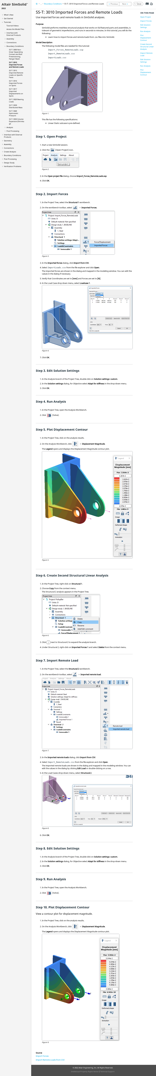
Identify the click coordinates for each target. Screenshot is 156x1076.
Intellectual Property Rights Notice (84, 1071)
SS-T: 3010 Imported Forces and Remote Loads (16, 64)
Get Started (8, 18)
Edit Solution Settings (145, 26)
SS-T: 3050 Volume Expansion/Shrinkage (16, 121)
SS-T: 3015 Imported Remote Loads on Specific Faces (16, 73)
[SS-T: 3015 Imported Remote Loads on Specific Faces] (126, 4)
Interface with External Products (14, 34)
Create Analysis (10, 151)
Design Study (9, 162)
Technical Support (107, 1071)
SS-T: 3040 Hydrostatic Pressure (13, 113)
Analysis (10, 127)
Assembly (10, 39)
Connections (11, 42)
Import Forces (42, 1056)
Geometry (8, 140)
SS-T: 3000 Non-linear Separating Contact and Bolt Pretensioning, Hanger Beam (16, 54)
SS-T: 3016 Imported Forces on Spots (15, 83)
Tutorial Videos (13, 25)
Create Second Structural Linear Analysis (147, 46)
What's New (8, 15)
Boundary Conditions (15, 46)
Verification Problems (12, 166)
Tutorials (7, 22)
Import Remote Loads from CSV (50, 1059)
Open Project (145, 17)
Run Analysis (145, 31)
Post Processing (13, 131)
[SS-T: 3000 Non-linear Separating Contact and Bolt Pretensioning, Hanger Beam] (113, 4)
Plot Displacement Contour (145, 37)
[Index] (146, 6)
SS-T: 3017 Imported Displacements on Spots (16, 92)
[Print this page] (151, 5)
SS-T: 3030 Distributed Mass (15, 106)
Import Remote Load (146, 54)
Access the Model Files (15, 29)
